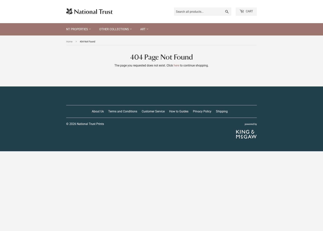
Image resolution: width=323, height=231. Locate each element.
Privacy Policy (202, 111)
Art (143, 29)
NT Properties (77, 29)
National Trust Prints (90, 124)
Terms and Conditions (122, 111)
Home (69, 41)
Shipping (222, 111)
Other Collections (114, 29)
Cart (249, 11)
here (176, 65)
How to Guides (178, 111)
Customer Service (153, 111)
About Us (98, 111)
